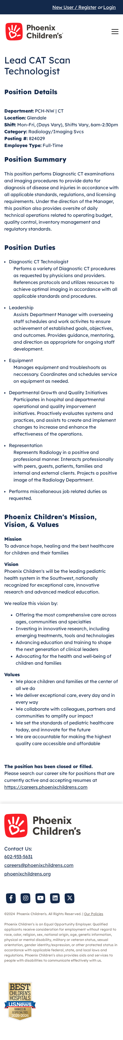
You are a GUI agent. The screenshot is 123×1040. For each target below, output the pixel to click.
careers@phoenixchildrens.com (39, 865)
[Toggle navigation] (115, 31)
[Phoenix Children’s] (34, 31)
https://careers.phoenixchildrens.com (46, 787)
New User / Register (74, 7)
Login (109, 7)
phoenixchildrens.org (27, 874)
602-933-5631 (18, 856)
